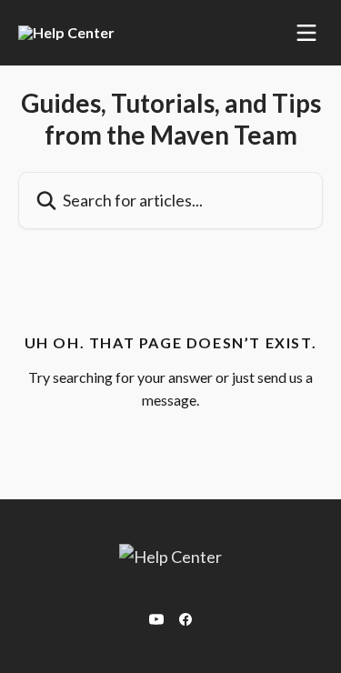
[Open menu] (306, 33)
